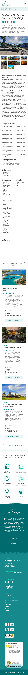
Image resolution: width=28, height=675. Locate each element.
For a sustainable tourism (11, 600)
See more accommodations (14, 445)
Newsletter (8, 604)
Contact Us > (14, 543)
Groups (7, 610)
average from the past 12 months (12, 647)
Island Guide (8, 595)
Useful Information (10, 598)
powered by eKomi (15, 663)
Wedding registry (9, 614)
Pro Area (7, 608)
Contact (7, 612)
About (6, 593)
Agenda (7, 606)
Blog (6, 602)
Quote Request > (14, 538)
